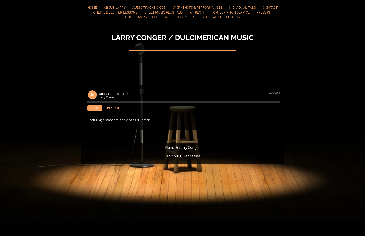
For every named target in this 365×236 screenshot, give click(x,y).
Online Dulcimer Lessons (115, 12)
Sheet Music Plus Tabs (163, 12)
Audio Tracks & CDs (149, 8)
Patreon (196, 12)
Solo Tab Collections (221, 17)
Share (115, 108)
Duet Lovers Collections (147, 17)
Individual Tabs (242, 8)
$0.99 (95, 108)
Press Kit (264, 12)
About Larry (115, 8)
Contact (270, 8)
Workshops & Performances (197, 8)
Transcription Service (230, 12)
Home (92, 8)
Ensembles (185, 17)
